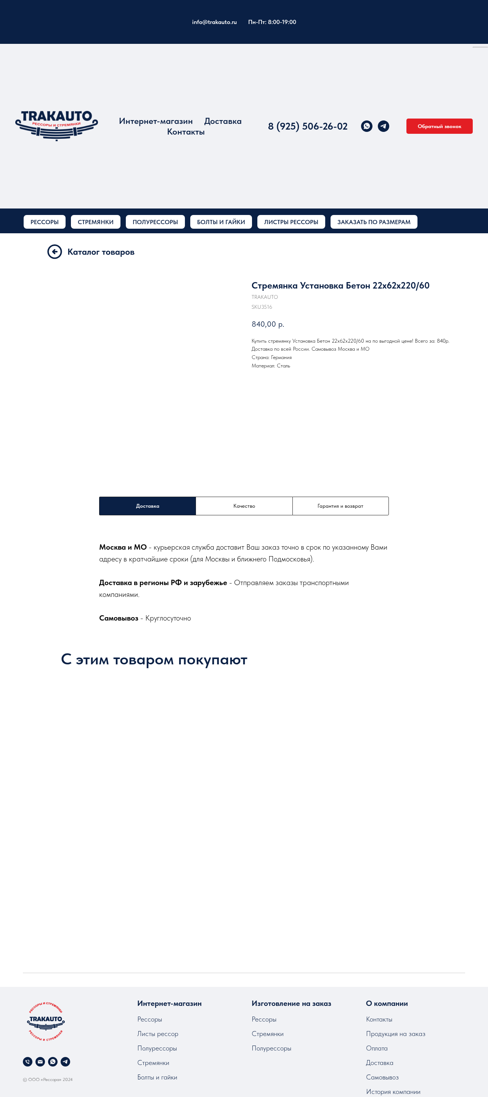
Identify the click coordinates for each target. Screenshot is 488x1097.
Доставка (223, 120)
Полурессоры (157, 1048)
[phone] (27, 1062)
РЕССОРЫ (44, 222)
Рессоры (149, 1019)
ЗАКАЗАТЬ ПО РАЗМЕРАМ (374, 222)
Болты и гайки (157, 1077)
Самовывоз (382, 1077)
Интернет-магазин (156, 120)
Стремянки (153, 1063)
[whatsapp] (366, 126)
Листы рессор (157, 1034)
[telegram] (383, 126)
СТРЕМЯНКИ (96, 222)
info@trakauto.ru (214, 22)
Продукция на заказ (395, 1034)
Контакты (186, 131)
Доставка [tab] (147, 506)
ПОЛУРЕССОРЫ (155, 222)
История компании (393, 1091)
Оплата (377, 1048)
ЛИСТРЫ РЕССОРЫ (291, 222)
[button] (439, 126)
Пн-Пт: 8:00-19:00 (272, 22)
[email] (40, 1062)
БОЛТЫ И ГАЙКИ (221, 222)
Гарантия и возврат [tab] (340, 506)
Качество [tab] (244, 506)
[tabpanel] (244, 582)
